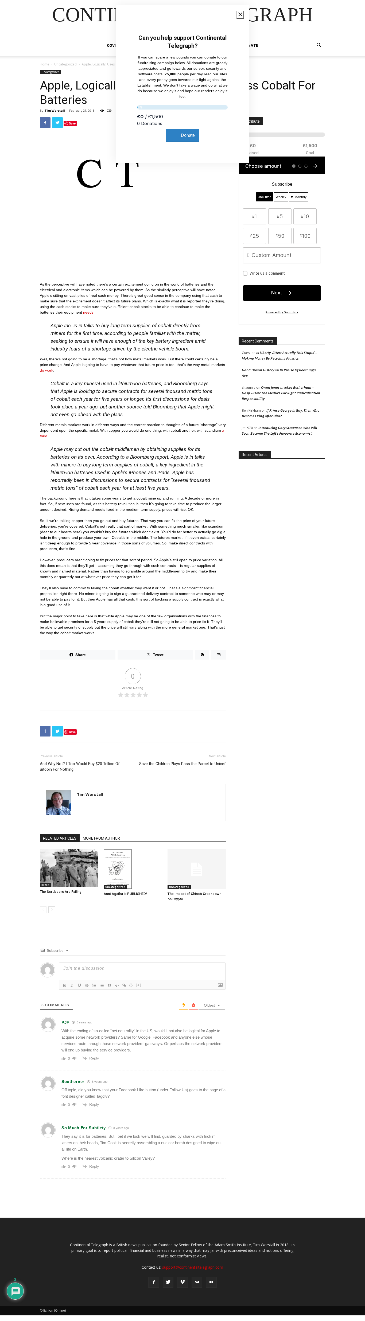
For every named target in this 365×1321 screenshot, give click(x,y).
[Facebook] (153, 1282)
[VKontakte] (197, 1282)
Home (44, 64)
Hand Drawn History (258, 370)
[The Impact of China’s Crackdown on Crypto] (197, 869)
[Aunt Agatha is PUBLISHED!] (133, 869)
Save (72, 123)
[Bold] (64, 985)
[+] (139, 985)
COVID (112, 45)
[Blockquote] (109, 985)
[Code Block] (117, 985)
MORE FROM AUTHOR (101, 838)
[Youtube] (211, 1282)
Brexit (45, 885)
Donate (250, 45)
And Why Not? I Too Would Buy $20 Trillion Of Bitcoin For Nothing (80, 766)
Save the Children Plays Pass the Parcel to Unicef (182, 763)
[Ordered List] (94, 985)
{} (131, 985)
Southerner (72, 1081)
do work (46, 370)
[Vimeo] (182, 1282)
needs (88, 312)
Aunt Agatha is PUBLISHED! (125, 894)
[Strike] (87, 985)
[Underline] (79, 985)
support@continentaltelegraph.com (192, 1267)
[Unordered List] (102, 985)
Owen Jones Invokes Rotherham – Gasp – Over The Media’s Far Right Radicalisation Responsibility (281, 393)
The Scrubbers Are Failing (60, 892)
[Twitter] (168, 1282)
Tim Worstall (55, 110)
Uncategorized (65, 64)
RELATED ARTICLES (59, 838)
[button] (318, 45)
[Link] (124, 985)
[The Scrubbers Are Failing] (69, 868)
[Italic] (72, 985)
